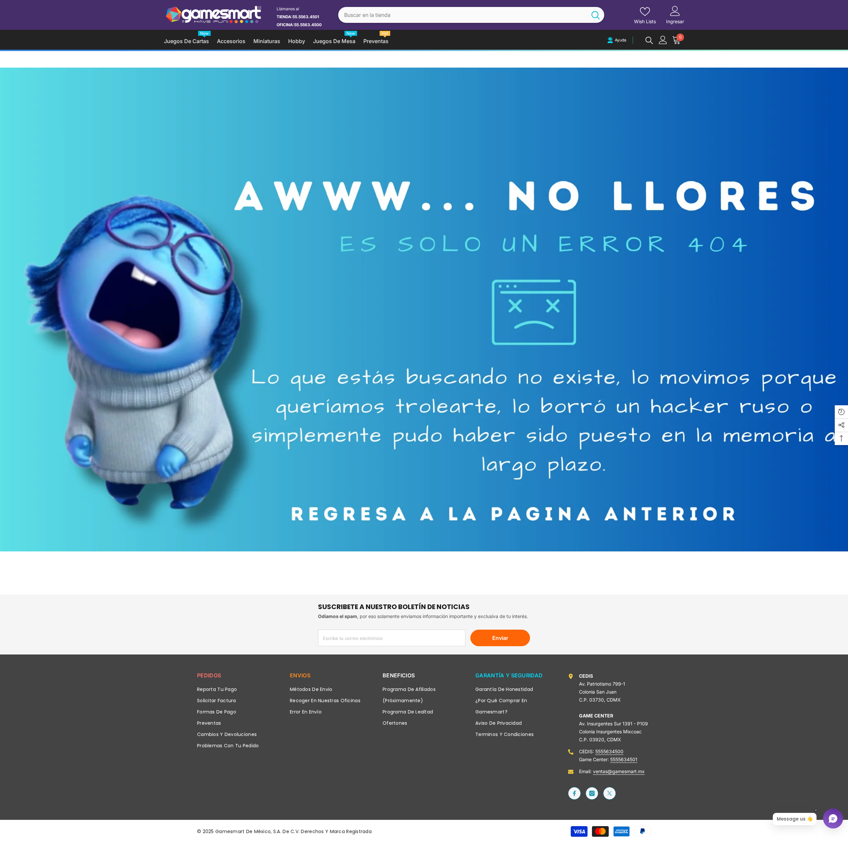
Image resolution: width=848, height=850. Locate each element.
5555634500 (609, 751)
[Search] (471, 15)
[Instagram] (592, 793)
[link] (424, 309)
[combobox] (462, 15)
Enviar (500, 638)
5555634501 (623, 759)
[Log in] (663, 40)
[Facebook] (574, 793)
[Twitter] (609, 793)
